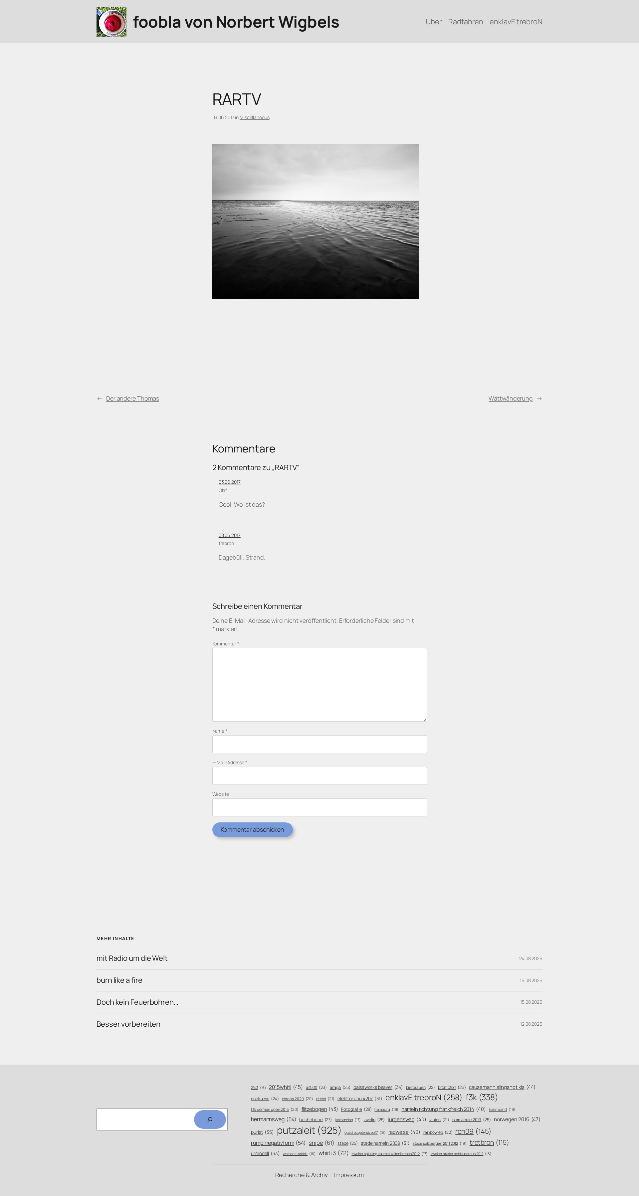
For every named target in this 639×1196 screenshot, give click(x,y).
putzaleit (309, 1130)
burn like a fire (119, 980)
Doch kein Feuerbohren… (137, 1002)
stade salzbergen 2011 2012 (440, 1143)
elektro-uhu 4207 (359, 1098)
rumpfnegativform (278, 1142)
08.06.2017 (230, 535)
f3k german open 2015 (275, 1109)
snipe (321, 1142)
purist (262, 1132)
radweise (404, 1131)
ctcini (325, 1099)
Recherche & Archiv (301, 1175)
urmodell (265, 1153)
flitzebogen (320, 1109)
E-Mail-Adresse (229, 762)
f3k (482, 1097)
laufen (439, 1119)
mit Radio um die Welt (132, 958)
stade (347, 1143)
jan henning (348, 1119)
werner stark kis (299, 1153)
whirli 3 (334, 1153)
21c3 (258, 1087)
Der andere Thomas (132, 398)
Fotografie (356, 1109)
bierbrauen (420, 1087)
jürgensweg (407, 1119)
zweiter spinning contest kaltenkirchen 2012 (389, 1153)
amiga (340, 1087)
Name (219, 731)
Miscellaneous (255, 117)
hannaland (502, 1109)
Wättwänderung (511, 398)
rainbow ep (438, 1132)
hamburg (386, 1109)
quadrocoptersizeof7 (364, 1132)
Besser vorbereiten (128, 1024)
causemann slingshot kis (502, 1087)
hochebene (315, 1119)
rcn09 (473, 1131)
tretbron (489, 1142)
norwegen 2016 (517, 1119)
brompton (452, 1087)
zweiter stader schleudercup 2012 (461, 1153)
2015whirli (286, 1087)
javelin (374, 1119)
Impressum (349, 1175)
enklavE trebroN (424, 1097)
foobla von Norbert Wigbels (236, 21)
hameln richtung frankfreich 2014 (443, 1109)
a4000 (316, 1087)
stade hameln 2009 (385, 1143)
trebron (226, 543)
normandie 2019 (471, 1119)
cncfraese (265, 1099)
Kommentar (225, 643)
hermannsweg (274, 1119)
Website (220, 794)
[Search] (210, 1119)
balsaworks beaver (378, 1087)
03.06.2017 (230, 482)
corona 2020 (298, 1098)
